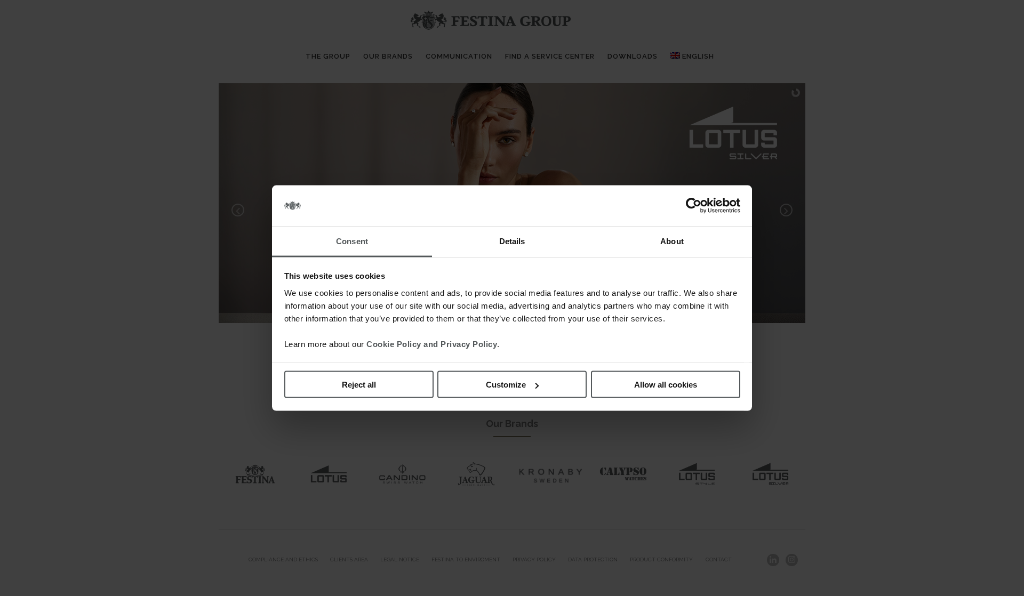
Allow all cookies (665, 384)
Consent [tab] (352, 240)
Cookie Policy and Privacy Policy (431, 343)
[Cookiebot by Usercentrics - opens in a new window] (693, 206)
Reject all (359, 384)
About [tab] (672, 240)
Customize (506, 384)
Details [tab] (512, 240)
